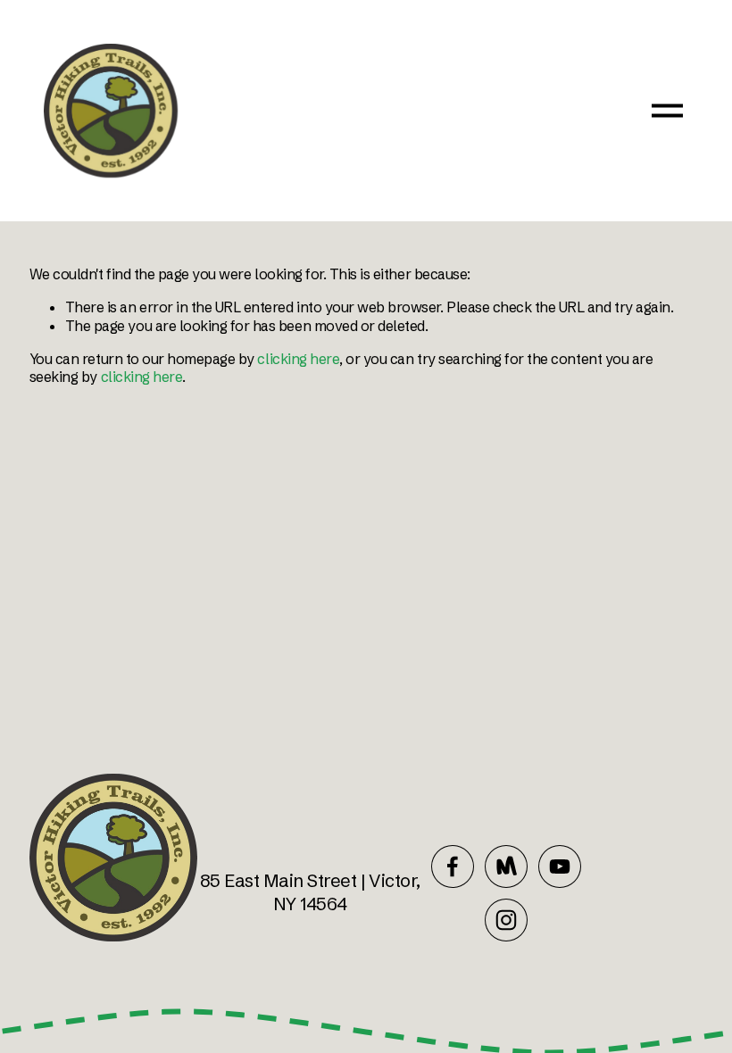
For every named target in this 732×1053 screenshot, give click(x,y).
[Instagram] (506, 920)
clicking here (298, 359)
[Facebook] (452, 866)
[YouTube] (559, 866)
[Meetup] (506, 866)
